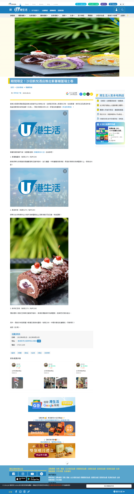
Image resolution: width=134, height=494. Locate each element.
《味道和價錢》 (67, 107)
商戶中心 (103, 4)
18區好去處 (100, 15)
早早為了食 (17, 93)
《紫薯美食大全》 (39, 152)
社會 (117, 468)
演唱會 (12, 15)
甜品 (26, 353)
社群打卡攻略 (94, 4)
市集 (58, 468)
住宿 (33, 353)
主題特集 (124, 15)
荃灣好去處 (101, 468)
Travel (27, 4)
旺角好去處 (111, 468)
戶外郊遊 (59, 471)
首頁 (12, 87)
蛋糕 (13, 353)
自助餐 (47, 353)
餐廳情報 (29, 87)
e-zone (56, 4)
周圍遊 (90, 15)
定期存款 (61, 10)
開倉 (62, 468)
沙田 (38, 341)
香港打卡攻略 (112, 15)
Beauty (41, 4)
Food (33, 4)
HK (20, 4)
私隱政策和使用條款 (55, 485)
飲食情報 (19, 87)
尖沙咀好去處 (70, 468)
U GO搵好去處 (82, 4)
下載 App (113, 4)
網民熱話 (51, 477)
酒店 (40, 353)
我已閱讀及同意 (109, 486)
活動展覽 (51, 468)
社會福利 (67, 471)
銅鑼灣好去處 (81, 468)
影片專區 (81, 15)
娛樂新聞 (53, 10)
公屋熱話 (45, 10)
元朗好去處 (92, 468)
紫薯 (20, 353)
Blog (48, 4)
